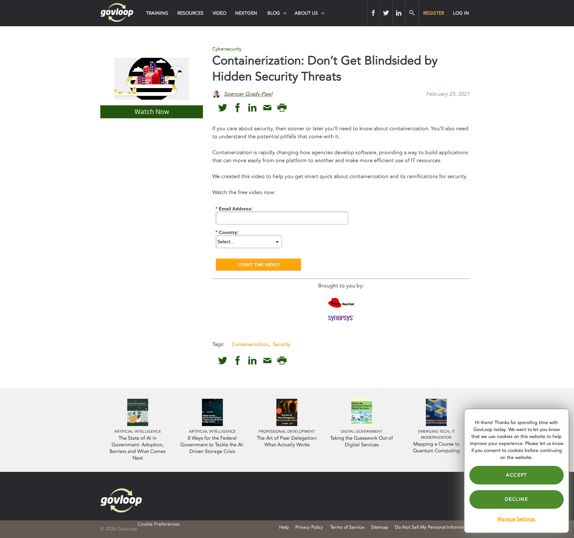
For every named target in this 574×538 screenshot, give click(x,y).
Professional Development (287, 431)
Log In (461, 13)
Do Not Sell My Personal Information (433, 527)
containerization (250, 344)
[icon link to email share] (267, 107)
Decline (516, 499)
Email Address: (234, 208)
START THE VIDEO (258, 264)
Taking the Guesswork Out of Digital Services (361, 441)
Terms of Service (347, 527)
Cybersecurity (226, 49)
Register (433, 13)
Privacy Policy (309, 527)
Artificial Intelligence (137, 431)
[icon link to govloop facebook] (237, 107)
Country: (227, 232)
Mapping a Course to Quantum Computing (436, 447)
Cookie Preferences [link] (159, 524)
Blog (273, 13)
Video (219, 13)
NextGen (246, 13)
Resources (190, 13)
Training (157, 13)
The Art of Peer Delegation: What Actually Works (287, 441)
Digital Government (361, 431)
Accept (516, 475)
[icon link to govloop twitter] (222, 107)
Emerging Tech (433, 431)
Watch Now (152, 111)
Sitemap (379, 527)
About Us (306, 13)
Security (281, 344)
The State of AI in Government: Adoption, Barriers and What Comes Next (137, 448)
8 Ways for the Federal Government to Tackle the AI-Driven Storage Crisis (212, 445)
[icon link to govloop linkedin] (252, 107)
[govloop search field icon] (412, 13)
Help (284, 527)
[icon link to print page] (281, 107)
